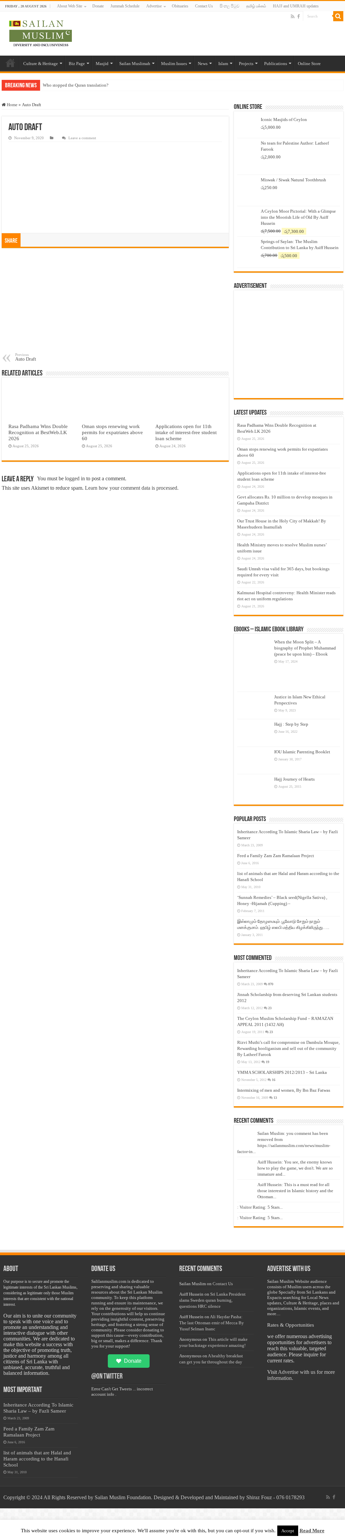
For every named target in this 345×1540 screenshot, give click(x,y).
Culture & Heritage (40, 63)
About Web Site (69, 6)
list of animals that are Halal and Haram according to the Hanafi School (37, 1459)
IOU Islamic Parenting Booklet (302, 751)
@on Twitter (107, 1377)
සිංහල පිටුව (230, 6)
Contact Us (204, 6)
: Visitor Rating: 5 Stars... (260, 1207)
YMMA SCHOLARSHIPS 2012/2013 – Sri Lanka (282, 1072)
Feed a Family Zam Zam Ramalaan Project (275, 855)
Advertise (154, 6)
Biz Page (77, 63)
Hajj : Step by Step (291, 724)
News (203, 63)
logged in (75, 478)
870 (270, 984)
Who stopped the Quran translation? (75, 85)
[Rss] (292, 16)
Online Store (309, 63)
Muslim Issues (174, 63)
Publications (275, 63)
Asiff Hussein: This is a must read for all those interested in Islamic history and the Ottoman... (295, 1190)
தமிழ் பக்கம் (256, 6)
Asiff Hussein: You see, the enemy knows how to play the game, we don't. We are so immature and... (295, 1168)
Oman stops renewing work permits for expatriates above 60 (112, 432)
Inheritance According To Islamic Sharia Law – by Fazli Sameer (38, 1408)
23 (270, 1008)
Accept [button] (287, 1530)
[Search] (338, 16)
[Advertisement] (115, 302)
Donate (98, 6)
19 (267, 1062)
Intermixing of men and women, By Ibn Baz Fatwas (283, 1090)
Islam (223, 63)
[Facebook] (298, 16)
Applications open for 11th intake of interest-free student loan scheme (186, 432)
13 (275, 1097)
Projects (246, 63)
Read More (312, 1530)
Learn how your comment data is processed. (132, 488)
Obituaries (180, 6)
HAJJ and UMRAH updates (296, 6)
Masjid (102, 63)
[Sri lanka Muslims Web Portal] (40, 33)
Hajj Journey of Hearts (294, 779)
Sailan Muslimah (134, 63)
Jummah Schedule (125, 6)
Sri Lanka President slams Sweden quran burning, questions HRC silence (212, 1300)
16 (273, 1080)
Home (10, 63)
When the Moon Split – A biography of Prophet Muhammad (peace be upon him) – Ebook (305, 648)
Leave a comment (82, 138)
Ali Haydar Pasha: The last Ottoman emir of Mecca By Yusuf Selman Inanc (211, 1322)
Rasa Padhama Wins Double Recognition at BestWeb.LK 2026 (38, 432)
